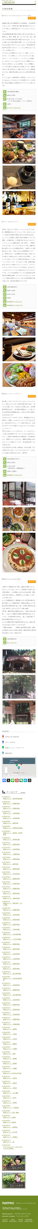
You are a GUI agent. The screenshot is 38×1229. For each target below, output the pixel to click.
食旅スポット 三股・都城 (11, 1112)
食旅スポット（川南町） (10, 1137)
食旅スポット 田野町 (10, 1029)
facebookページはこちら (14, 301)
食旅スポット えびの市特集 (12, 939)
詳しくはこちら (11, 642)
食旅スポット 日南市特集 (11, 818)
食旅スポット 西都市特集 (11, 869)
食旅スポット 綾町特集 (10, 823)
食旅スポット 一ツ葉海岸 (11, 1107)
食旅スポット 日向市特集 (11, 874)
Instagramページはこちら (15, 305)
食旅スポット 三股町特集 (11, 854)
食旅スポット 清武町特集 (11, 883)
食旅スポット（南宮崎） (10, 1127)
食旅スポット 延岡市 (10, 1083)
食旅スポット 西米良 (10, 1078)
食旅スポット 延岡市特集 (11, 924)
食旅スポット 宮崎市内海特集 (12, 828)
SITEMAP (17, 1207)
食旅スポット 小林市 (10, 1034)
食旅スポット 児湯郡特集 (11, 1024)
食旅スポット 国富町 (9, 1122)
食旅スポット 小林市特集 (11, 813)
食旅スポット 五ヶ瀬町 (10, 1093)
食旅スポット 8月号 (9, 1098)
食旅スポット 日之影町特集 (12, 934)
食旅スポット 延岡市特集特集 (12, 798)
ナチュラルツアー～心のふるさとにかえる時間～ (12, 1147)
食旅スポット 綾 (8, 1142)
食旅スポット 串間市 (10, 1102)
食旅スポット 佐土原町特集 (12, 973)
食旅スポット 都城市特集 (11, 878)
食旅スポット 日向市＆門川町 (12, 1073)
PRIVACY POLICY (8, 1207)
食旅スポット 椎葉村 (10, 1044)
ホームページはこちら (14, 108)
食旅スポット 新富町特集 (11, 844)
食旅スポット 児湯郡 (10, 1049)
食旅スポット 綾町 (9, 1053)
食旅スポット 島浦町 (10, 1058)
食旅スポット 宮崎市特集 (11, 859)
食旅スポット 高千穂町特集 (12, 995)
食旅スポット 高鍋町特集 (11, 803)
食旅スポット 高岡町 (10, 1063)
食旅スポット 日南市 (10, 1088)
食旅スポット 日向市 (10, 1039)
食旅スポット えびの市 (10, 1132)
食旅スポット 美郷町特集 (11, 910)
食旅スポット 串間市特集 (11, 839)
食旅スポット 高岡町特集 (11, 808)
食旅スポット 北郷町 (10, 1068)
